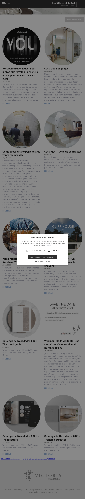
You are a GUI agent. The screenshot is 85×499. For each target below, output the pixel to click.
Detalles (48, 245)
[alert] (42, 249)
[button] (42, 249)
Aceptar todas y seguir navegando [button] (42, 257)
